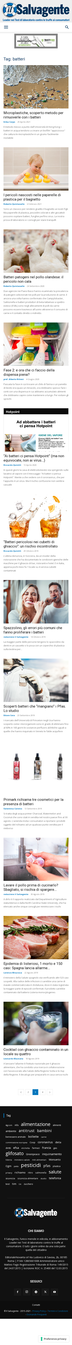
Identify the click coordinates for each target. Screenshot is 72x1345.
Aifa (17, 1125)
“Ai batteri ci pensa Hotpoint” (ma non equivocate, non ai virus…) (33, 458)
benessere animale (16, 1136)
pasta (16, 1166)
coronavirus (45, 1142)
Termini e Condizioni (58, 1311)
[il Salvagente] (36, 11)
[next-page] (50, 1092)
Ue (20, 1184)
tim (14, 1184)
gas (55, 1148)
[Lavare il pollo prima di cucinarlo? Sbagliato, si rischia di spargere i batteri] (36, 859)
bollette (33, 1136)
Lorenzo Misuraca (12, 972)
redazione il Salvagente (15, 637)
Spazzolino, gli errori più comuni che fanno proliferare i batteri (32, 630)
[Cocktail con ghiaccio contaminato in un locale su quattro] (36, 1023)
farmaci (36, 1148)
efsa (16, 1148)
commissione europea (16, 1142)
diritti (8, 1148)
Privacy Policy (39, 1311)
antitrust (27, 1130)
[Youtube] (54, 1292)
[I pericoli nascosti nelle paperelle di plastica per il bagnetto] (36, 169)
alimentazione (35, 1124)
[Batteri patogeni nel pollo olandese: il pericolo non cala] (36, 251)
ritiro (30, 1172)
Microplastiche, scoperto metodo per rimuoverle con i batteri (33, 115)
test (8, 1184)
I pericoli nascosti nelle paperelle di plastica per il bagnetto (32, 197)
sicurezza (10, 1178)
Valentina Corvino (12, 808)
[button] (6, 27)
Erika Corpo (9, 122)
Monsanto (55, 1159)
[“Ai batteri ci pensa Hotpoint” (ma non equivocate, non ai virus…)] (36, 430)
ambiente (11, 1131)
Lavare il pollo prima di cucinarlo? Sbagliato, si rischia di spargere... (30, 887)
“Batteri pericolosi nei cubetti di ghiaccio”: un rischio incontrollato (30, 544)
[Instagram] (26, 1291)
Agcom (9, 1125)
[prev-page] (21, 1092)
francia (46, 1148)
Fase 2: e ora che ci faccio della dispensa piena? (29, 372)
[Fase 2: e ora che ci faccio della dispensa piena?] (36, 344)
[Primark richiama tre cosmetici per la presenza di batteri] (36, 768)
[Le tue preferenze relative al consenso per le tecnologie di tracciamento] (53, 1339)
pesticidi (31, 1165)
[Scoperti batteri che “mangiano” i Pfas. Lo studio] (36, 680)
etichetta (25, 1148)
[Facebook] (17, 1292)
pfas (46, 1166)
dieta (58, 1142)
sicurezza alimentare (27, 1178)
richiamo (20, 1172)
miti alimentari (39, 1159)
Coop (32, 1142)
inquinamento (52, 1154)
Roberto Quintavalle (13, 204)
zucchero (28, 1184)
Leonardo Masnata (13, 1058)
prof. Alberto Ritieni (13, 379)
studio (43, 1178)
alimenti (57, 1125)
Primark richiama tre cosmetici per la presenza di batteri (33, 801)
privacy (9, 1172)
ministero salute (22, 1159)
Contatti (36, 1304)
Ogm (8, 1166)
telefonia (55, 1178)
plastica (56, 1166)
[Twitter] (45, 1292)
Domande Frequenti (37, 1314)
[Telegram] (36, 1292)
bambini (44, 1130)
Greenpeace (33, 1154)
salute (55, 1172)
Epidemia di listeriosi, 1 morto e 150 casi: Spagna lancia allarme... (33, 966)
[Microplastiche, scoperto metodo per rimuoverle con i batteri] (36, 86)
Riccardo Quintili (12, 465)
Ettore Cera (9, 715)
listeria (9, 1159)
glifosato (15, 1153)
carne (43, 1137)
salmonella (40, 1172)
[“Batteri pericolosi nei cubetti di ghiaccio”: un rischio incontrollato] (36, 515)
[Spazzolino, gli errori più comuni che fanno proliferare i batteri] (36, 601)
